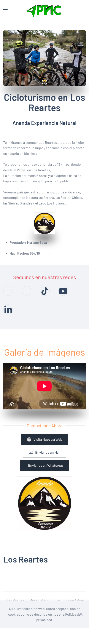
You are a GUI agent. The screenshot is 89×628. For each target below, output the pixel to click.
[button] (5, 11)
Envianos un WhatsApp (45, 465)
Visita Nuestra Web (47, 439)
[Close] (81, 614)
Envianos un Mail (47, 452)
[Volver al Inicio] (45, 11)
